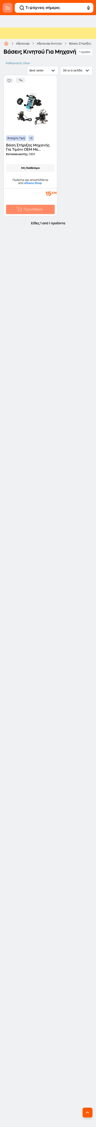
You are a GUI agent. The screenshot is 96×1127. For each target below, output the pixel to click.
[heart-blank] (10, 80)
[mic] (88, 7)
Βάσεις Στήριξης (80, 43)
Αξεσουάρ (23, 43)
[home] (6, 43)
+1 (31, 138)
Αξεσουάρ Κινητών (49, 43)
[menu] (8, 8)
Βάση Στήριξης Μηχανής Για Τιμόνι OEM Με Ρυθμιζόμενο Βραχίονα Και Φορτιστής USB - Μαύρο (30, 148)
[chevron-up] (87, 1112)
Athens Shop (33, 183)
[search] (21, 7)
